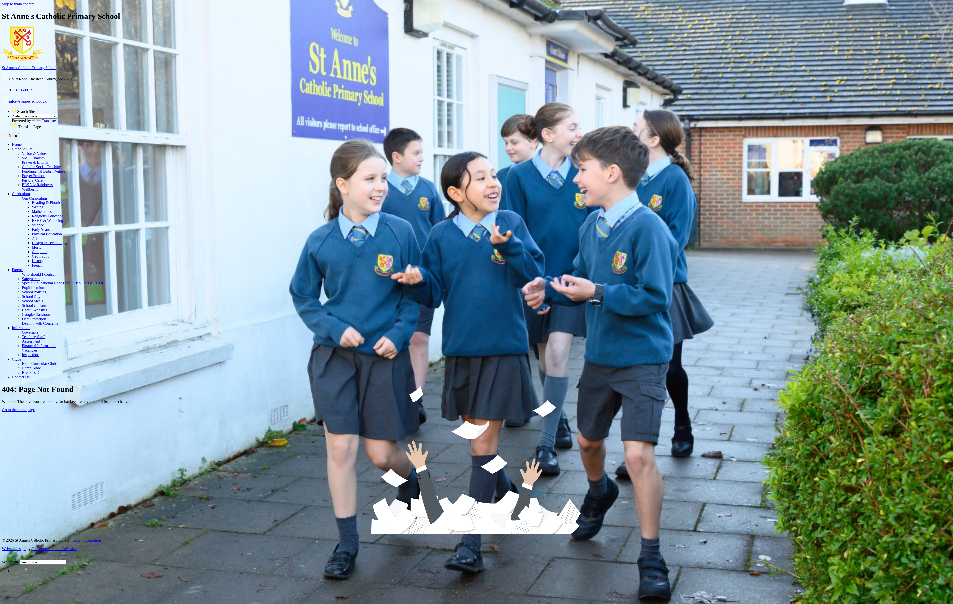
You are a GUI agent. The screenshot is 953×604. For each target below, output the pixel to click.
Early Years (41, 229)
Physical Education (47, 234)
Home (17, 144)
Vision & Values (34, 153)
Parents (17, 270)
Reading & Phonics (47, 203)
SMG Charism (33, 158)
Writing (37, 207)
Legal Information (86, 540)
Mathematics (42, 211)
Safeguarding (32, 279)
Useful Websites (34, 310)
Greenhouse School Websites (54, 549)
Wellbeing (30, 189)
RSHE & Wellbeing (47, 220)
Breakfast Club (33, 372)
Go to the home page (18, 410)
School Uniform (34, 305)
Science (38, 225)
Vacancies (29, 350)
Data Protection (34, 319)
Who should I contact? (39, 274)
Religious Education (48, 216)
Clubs (16, 359)
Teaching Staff (33, 337)
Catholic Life (22, 149)
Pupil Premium (33, 287)
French (37, 265)
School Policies (34, 292)
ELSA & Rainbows (37, 185)
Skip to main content (18, 4)
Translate (49, 121)
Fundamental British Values (43, 171)
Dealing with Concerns (40, 323)
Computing (40, 252)
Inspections (30, 355)
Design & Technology (49, 243)
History (37, 261)
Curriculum (21, 194)
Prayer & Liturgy (35, 162)
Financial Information (39, 346)
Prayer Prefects (33, 176)
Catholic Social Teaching (41, 167)
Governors (30, 332)
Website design (14, 549)
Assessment (31, 341)
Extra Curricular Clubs (39, 364)
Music (36, 247)
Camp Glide (31, 368)
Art (34, 238)
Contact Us (21, 377)
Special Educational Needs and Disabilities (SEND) (62, 283)
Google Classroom (36, 314)
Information (21, 328)
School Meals (32, 301)
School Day (31, 296)
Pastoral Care (32, 180)
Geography (40, 256)
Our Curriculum (34, 198)
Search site (10, 562)
